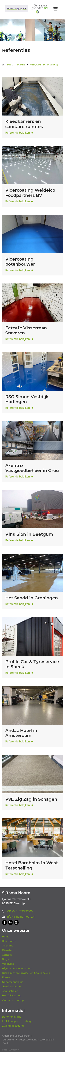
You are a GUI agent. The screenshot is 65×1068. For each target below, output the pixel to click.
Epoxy (6, 977)
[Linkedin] (10, 922)
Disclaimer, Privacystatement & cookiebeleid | (28, 1039)
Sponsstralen (10, 991)
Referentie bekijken (17, 132)
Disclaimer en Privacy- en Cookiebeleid (26, 973)
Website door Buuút (11, 1050)
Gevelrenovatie (11, 986)
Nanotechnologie (12, 982)
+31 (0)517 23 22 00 (19, 911)
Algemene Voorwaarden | (17, 1035)
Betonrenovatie (11, 1016)
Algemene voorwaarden (17, 968)
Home (8, 65)
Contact (7, 954)
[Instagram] (16, 922)
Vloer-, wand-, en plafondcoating (44, 65)
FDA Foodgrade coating (16, 1021)
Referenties (20, 65)
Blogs (5, 959)
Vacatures (8, 963)
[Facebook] (4, 922)
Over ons (7, 945)
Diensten (7, 950)
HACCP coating (11, 995)
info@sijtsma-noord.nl (20, 916)
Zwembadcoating (13, 1000)
